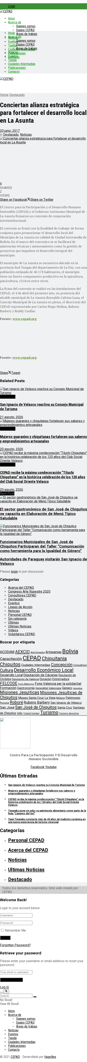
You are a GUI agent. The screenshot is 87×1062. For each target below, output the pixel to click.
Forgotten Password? (15, 945)
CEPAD (32, 658)
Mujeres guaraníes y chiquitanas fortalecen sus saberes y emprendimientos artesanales (43, 439)
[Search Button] (34, 996)
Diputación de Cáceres (40, 675)
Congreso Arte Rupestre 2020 (29, 591)
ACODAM (7, 652)
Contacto (14, 72)
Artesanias (54, 652)
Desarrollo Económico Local (43, 670)
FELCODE (8, 683)
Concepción (61, 664)
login (14, 571)
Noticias (13, 52)
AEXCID (22, 651)
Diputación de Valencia (25, 679)
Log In (4, 987)
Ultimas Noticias (19, 626)
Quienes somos (25, 26)
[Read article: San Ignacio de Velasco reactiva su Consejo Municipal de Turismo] (43, 391)
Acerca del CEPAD (21, 588)
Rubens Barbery (37, 702)
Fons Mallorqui (26, 684)
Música (60, 697)
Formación (8, 688)
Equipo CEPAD (25, 30)
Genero (67, 688)
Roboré (16, 702)
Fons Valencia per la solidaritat (58, 684)
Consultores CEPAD (22, 595)
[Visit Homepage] (6, 11)
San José (7, 707)
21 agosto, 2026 (11, 417)
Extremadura (60, 679)
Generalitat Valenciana (48, 688)
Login (11, 6)
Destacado (17, 95)
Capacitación (11, 658)
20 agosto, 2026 (11, 449)
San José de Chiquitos (36, 707)
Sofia (19, 713)
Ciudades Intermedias (21, 64)
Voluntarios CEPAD (21, 634)
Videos (13, 630)
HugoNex (50, 1057)
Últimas (13, 622)
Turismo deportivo (69, 713)
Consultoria (80, 665)
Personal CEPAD (20, 615)
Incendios (77, 688)
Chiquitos (10, 664)
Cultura (6, 670)
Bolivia (70, 651)
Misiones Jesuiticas (19, 692)
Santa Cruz (64, 707)
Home (4, 95)
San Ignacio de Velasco (66, 703)
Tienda (12, 45)
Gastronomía (26, 688)
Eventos (13, 56)
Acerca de (14, 22)
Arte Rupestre (38, 652)
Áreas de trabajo (26, 34)
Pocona (4, 702)
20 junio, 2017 (10, 131)
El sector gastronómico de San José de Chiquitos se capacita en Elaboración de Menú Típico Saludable (43, 514)
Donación (46, 679)
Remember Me (15, 930)
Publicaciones (17, 68)
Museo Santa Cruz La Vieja (36, 698)
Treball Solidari (31, 713)
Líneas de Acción (20, 607)
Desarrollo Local (11, 675)
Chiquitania (54, 658)
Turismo (49, 712)
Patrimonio (73, 698)
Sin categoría (17, 619)
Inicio (11, 18)
